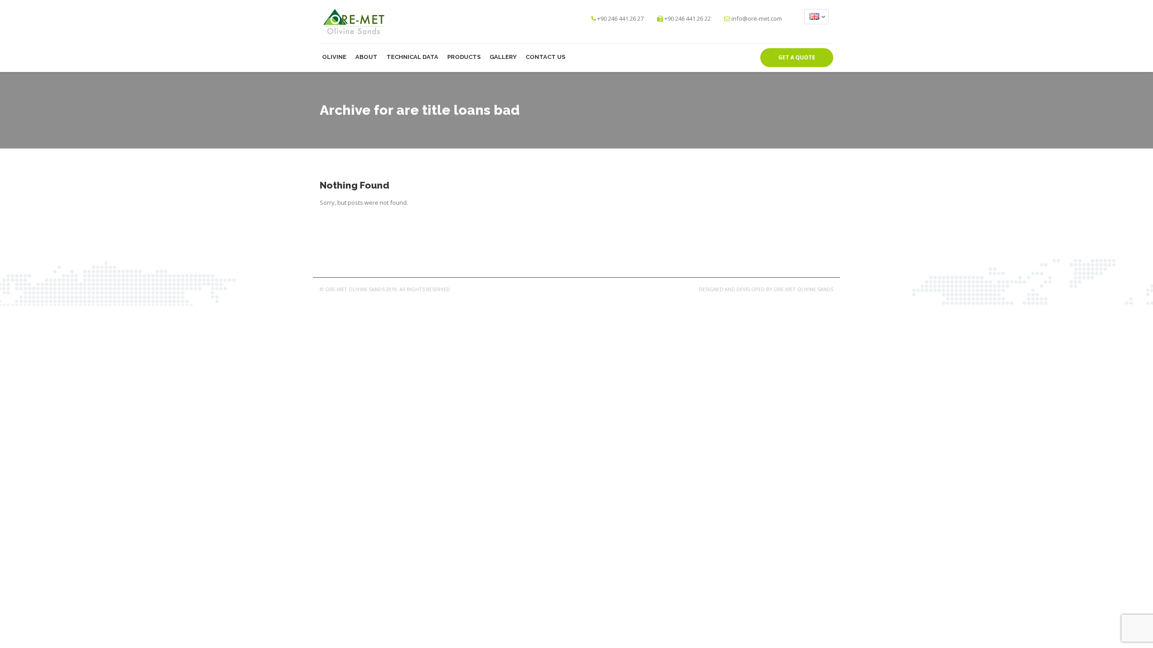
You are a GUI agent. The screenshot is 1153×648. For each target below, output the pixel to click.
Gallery (503, 57)
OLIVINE (334, 57)
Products (464, 57)
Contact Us (545, 57)
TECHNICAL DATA (412, 57)
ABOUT (366, 57)
